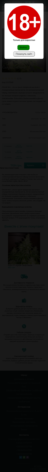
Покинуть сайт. (24, 54)
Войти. (23, 47)
